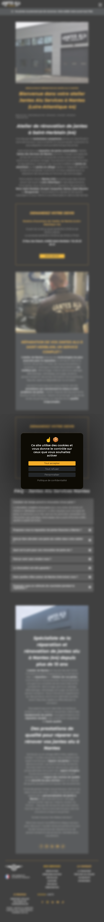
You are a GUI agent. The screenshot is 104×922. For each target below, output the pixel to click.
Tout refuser (52, 469)
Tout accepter (52, 463)
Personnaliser (52, 474)
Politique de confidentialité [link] (52, 480)
